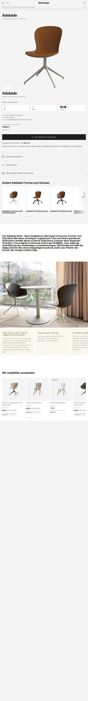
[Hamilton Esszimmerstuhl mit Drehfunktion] (13, 389)
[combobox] (44, 7)
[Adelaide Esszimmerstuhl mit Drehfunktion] (13, 197)
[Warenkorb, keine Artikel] (84, 3)
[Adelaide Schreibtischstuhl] (37, 197)
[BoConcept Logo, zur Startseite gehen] (44, 3)
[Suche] (84, 7)
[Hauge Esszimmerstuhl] (37, 389)
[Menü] (3, 3)
